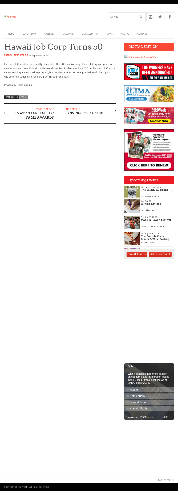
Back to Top (164, 480)
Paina (23, 97)
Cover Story (29, 33)
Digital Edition (90, 33)
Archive (125, 33)
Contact (142, 33)
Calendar (68, 33)
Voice (110, 33)
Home (11, 33)
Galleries (49, 33)
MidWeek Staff (16, 55)
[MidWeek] (46, 17)
